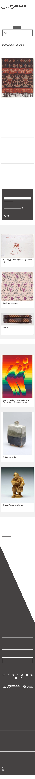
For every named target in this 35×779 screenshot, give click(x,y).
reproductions (6, 536)
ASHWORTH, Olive (8, 306)
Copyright (29, 778)
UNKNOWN (14, 53)
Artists (17, 20)
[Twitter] (8, 216)
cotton (4, 161)
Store (3, 726)
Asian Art (5, 135)
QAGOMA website (7, 723)
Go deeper (27, 20)
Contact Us (8, 770)
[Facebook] (5, 216)
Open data (5, 721)
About (20, 723)
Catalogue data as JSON (12, 208)
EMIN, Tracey (7, 264)
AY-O (4, 404)
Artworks (7, 20)
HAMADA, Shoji (7, 459)
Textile (4, 152)
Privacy (20, 778)
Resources (25, 27)
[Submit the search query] (3, 33)
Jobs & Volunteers (9, 778)
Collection (13, 13)
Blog (19, 721)
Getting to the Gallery (11, 764)
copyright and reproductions (11, 538)
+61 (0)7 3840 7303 (11, 767)
